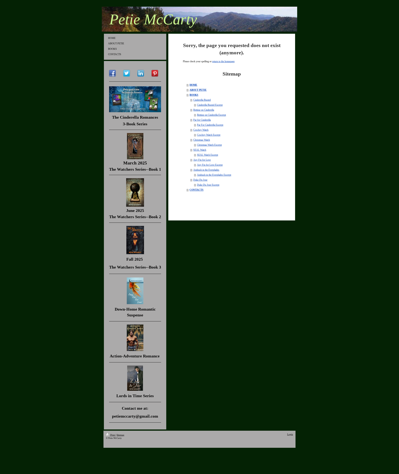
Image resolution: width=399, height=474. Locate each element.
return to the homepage (223, 61)
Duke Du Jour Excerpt (208, 184)
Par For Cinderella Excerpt (210, 124)
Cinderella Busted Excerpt (210, 104)
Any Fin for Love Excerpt (210, 164)
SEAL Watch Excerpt (207, 154)
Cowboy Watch (200, 129)
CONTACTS (196, 189)
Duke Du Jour (200, 179)
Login (290, 434)
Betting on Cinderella (203, 109)
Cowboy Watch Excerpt (208, 134)
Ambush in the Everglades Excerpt (214, 174)
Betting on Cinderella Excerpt (211, 114)
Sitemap (120, 435)
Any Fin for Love (202, 159)
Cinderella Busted (202, 99)
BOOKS (194, 94)
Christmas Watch (201, 139)
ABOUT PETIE (198, 89)
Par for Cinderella (202, 119)
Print (113, 435)
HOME (193, 84)
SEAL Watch (199, 149)
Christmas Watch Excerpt (209, 144)
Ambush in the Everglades (206, 169)
